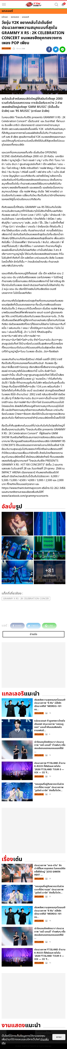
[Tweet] (56, 49)
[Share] (49, 49)
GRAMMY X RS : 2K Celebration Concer (26, 598)
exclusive (15, 17)
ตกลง (58, 1037)
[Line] (62, 49)
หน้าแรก (5, 17)
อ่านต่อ (33, 634)
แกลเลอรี (25, 17)
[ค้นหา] (56, 4)
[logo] (33, 4)
